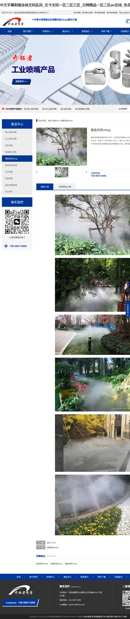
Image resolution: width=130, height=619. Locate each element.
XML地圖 (106, 616)
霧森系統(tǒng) (71, 563)
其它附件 (9, 191)
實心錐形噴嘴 (11, 132)
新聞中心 (47, 31)
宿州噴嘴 (77, 12)
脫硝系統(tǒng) (42, 563)
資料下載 (105, 31)
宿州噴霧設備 (97, 616)
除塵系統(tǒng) (53, 547)
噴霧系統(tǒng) (11, 158)
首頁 (10, 31)
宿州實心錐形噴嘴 (31, 109)
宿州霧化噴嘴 (87, 12)
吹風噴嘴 (9, 178)
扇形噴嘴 (9, 145)
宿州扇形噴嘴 (66, 109)
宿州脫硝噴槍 (99, 12)
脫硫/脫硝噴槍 (11, 165)
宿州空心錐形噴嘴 (49, 109)
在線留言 (119, 576)
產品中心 (66, 31)
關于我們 (27, 31)
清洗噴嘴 (9, 171)
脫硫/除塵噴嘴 (11, 185)
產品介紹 (45, 186)
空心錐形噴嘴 (11, 138)
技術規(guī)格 (65, 186)
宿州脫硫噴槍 (112, 12)
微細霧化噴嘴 (11, 152)
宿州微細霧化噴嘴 (82, 109)
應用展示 (86, 31)
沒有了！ (52, 542)
